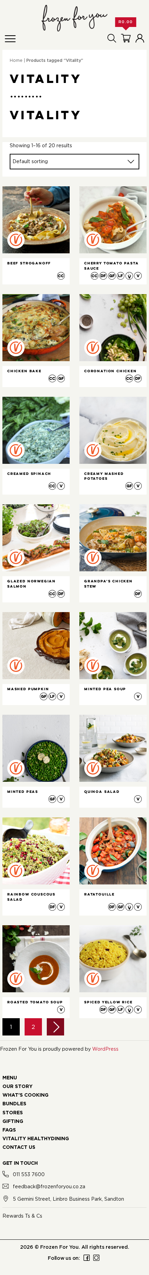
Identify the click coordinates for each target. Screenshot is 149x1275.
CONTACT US (18, 1147)
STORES (12, 1112)
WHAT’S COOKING (25, 1095)
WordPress (105, 1048)
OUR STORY (17, 1086)
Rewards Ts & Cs (22, 1215)
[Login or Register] (139, 38)
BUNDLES (14, 1103)
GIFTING (12, 1121)
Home (16, 60)
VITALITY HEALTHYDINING (35, 1138)
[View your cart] (126, 38)
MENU (9, 1078)
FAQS (9, 1130)
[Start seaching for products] (111, 38)
